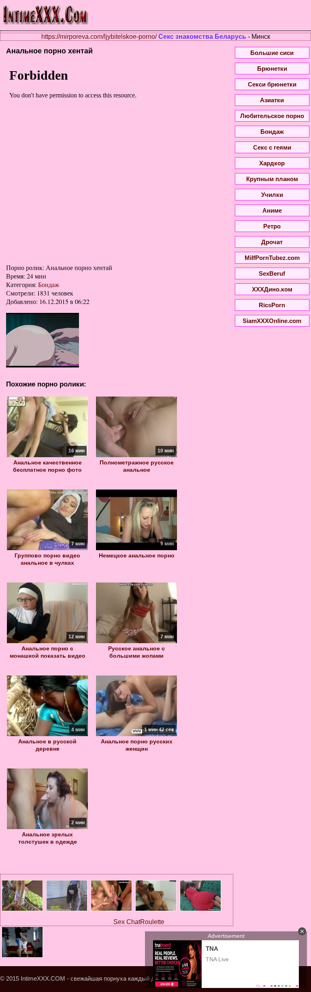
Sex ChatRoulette (138, 921)
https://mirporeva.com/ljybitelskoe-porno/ (99, 36)
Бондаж (48, 284)
